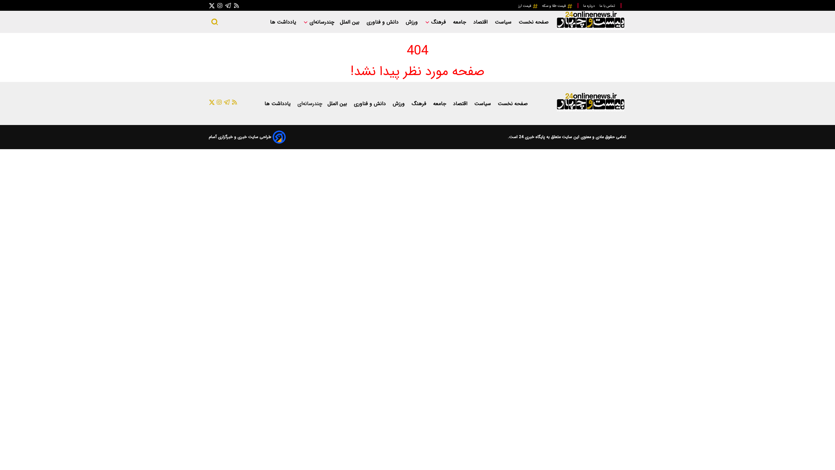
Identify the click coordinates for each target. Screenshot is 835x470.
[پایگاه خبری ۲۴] (590, 29)
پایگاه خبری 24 (531, 137)
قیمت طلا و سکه (554, 6)
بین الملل (350, 22)
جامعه (460, 22)
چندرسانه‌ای (321, 22)
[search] (214, 22)
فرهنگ (439, 22)
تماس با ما (608, 6)
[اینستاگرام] (219, 5)
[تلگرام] (228, 5)
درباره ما (589, 6)
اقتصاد (481, 22)
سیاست (504, 22)
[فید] (236, 5)
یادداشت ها (284, 22)
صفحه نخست (534, 22)
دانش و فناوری (383, 22)
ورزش (412, 22)
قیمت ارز (525, 6)
